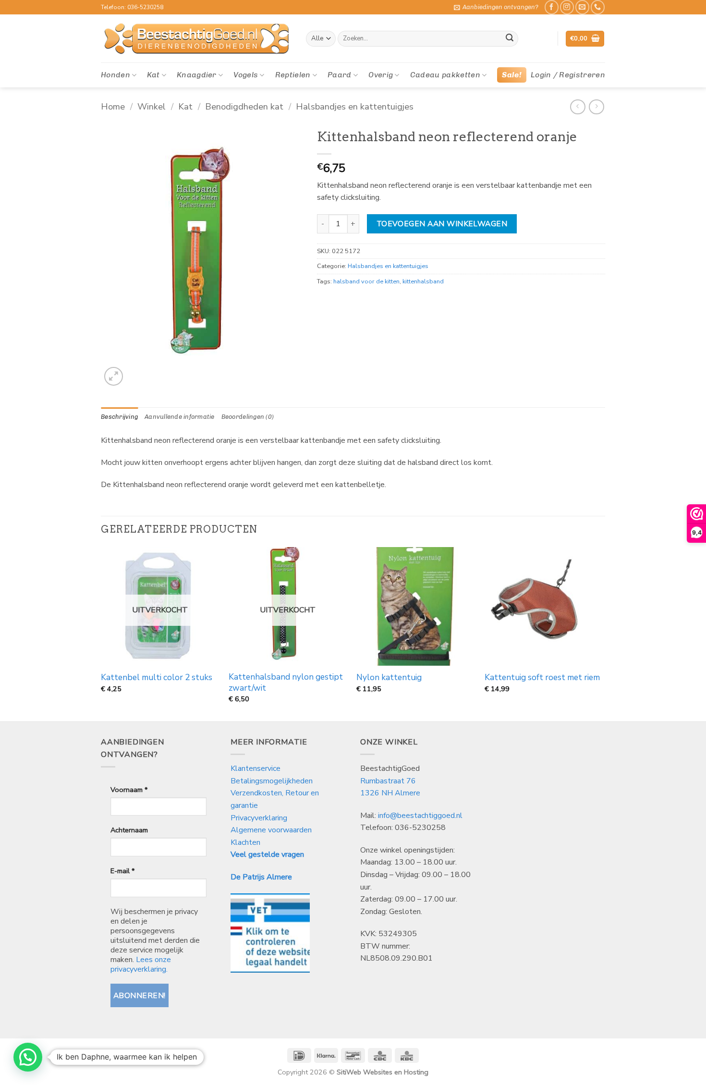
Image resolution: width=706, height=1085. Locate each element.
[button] (496, 7)
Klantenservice (256, 768)
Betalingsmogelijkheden (272, 781)
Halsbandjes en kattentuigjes (355, 106)
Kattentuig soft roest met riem (542, 677)
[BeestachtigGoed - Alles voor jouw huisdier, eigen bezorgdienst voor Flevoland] (196, 39)
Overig (380, 74)
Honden (115, 74)
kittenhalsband (423, 281)
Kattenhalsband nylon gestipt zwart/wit (286, 682)
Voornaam (128, 789)
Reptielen (293, 74)
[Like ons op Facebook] (552, 7)
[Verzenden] (509, 39)
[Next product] (577, 106)
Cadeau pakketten (445, 74)
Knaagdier (197, 74)
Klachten (245, 842)
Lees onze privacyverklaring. (140, 964)
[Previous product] (596, 106)
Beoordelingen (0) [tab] (247, 416)
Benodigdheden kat (244, 106)
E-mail (122, 871)
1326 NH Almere (390, 793)
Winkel (151, 106)
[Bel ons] (598, 7)
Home (113, 106)
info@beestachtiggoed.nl (420, 815)
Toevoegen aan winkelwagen (442, 224)
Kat (153, 74)
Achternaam (129, 830)
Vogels (245, 74)
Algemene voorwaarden (271, 830)
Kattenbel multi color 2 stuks (156, 677)
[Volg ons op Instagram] (567, 7)
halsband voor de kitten (366, 281)
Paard (340, 74)
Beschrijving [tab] (119, 416)
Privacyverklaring (259, 818)
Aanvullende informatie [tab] (180, 416)
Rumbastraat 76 (388, 781)
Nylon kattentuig (389, 677)
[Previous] (101, 633)
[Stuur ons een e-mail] (582, 7)
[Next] (602, 633)
